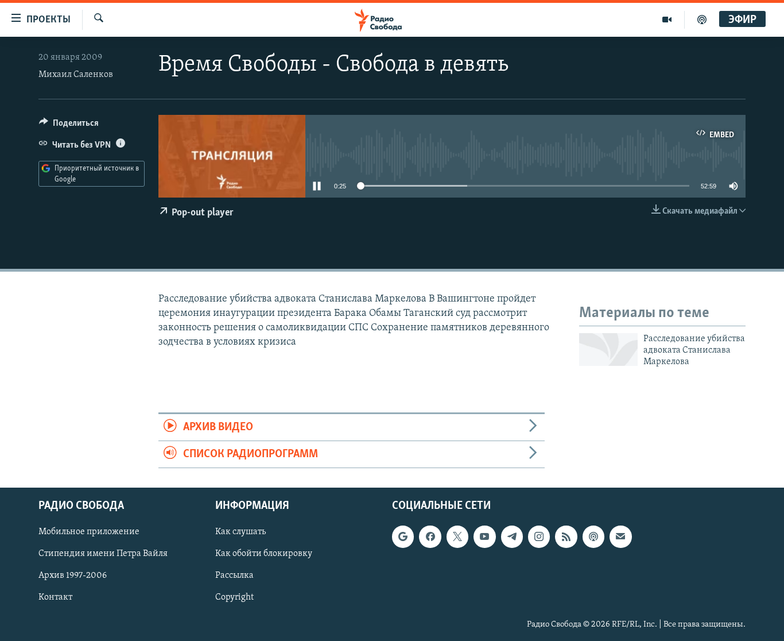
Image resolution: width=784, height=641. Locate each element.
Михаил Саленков (75, 74)
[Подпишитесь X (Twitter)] (457, 537)
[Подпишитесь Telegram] (512, 537)
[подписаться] (620, 537)
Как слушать (240, 532)
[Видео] (667, 19)
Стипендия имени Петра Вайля (103, 554)
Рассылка (234, 576)
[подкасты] (702, 19)
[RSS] (566, 537)
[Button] (69, 126)
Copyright (234, 598)
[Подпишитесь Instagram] (539, 537)
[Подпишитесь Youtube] (484, 537)
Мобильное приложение (88, 532)
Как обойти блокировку (263, 554)
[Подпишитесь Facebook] (430, 537)
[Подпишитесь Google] (403, 537)
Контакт (55, 598)
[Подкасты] (593, 537)
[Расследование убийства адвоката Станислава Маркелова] (608, 349)
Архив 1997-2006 (72, 576)
